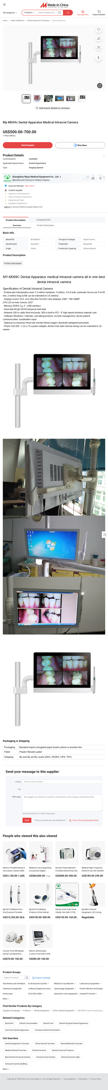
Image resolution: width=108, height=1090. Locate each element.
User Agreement (70, 1079)
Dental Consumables (28, 1023)
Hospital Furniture (87, 993)
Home (5, 20)
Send (27, 820)
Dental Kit (9, 1023)
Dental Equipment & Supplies (38, 20)
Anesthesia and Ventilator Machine (18, 983)
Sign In (7, 206)
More (5, 1069)
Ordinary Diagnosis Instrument (41, 988)
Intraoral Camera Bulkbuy (16, 1063)
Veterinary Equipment (12, 988)
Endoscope (8, 993)
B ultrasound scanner (37, 983)
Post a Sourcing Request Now (83, 820)
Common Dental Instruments (47, 1030)
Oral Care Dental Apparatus (17, 1030)
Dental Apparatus (59, 20)
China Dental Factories (45, 1043)
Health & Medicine (17, 20)
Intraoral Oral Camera (45, 1057)
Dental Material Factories (71, 1043)
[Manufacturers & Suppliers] (54, 5)
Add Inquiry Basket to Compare (54, 107)
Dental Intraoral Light (70, 1057)
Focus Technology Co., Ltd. (35, 1079)
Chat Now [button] (82, 145)
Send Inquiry (27, 145)
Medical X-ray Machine (64, 983)
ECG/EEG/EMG (35, 993)
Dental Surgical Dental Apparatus (73, 1023)
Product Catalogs (42, 977)
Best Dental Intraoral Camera (17, 1057)
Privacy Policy (95, 1079)
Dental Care (48, 1023)
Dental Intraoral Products (63, 1050)
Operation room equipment (65, 993)
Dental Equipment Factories (17, 1043)
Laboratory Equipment (89, 983)
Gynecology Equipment (64, 988)
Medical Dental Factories (15, 1050)
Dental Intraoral (39, 1050)
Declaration (83, 1079)
